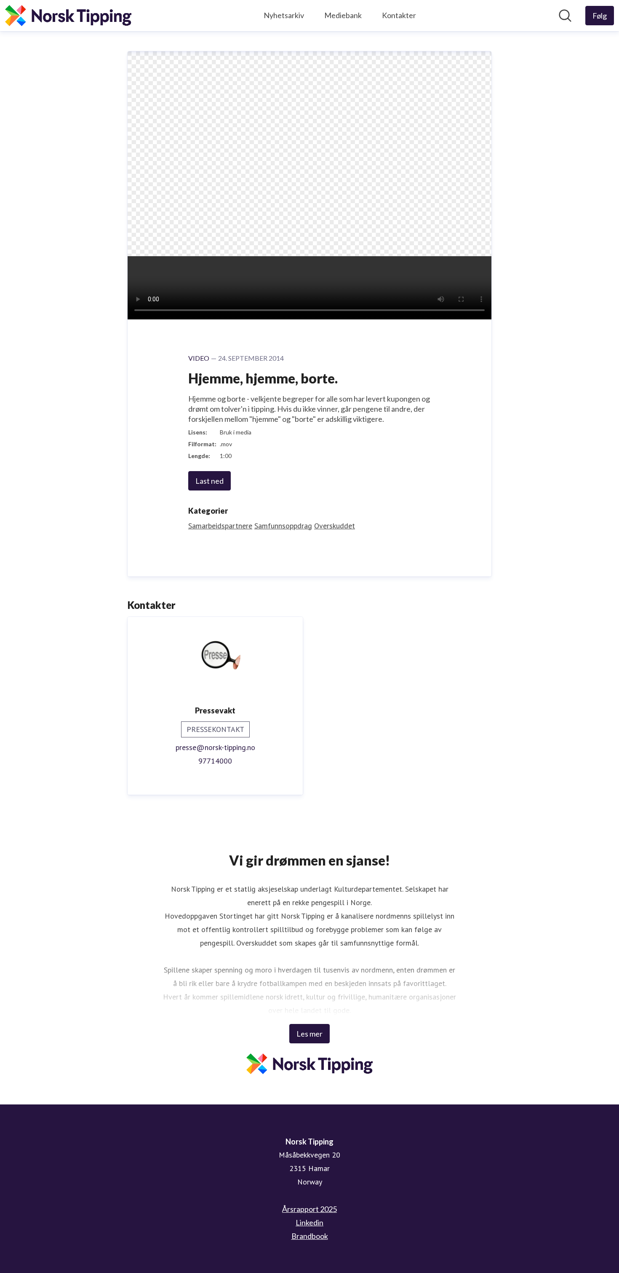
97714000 (215, 761)
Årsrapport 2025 (309, 1209)
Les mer (309, 1033)
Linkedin (309, 1222)
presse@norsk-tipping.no (215, 747)
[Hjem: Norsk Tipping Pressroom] (68, 15)
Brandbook (309, 1236)
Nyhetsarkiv (284, 15)
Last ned (209, 480)
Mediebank (343, 15)
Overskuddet (334, 526)
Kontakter (399, 15)
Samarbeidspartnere (220, 526)
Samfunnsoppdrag (283, 526)
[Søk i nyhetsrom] (565, 15)
